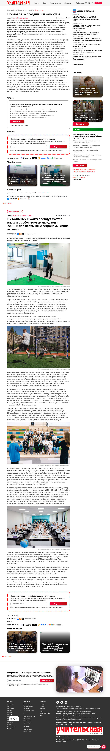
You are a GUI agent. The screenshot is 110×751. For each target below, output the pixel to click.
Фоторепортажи (45, 713)
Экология (9, 712)
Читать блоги (81, 124)
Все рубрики (10, 728)
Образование (10, 704)
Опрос (77, 129)
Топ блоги (77, 72)
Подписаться (58, 147)
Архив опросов (77, 180)
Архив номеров (55, 3)
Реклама (42, 706)
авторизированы (44, 193)
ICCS (41, 711)
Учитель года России (29, 710)
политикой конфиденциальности (28, 150)
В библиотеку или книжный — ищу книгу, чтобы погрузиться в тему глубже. (33, 115)
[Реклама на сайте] (103, 747)
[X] (23, 234)
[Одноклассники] (20, 234)
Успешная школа (28, 704)
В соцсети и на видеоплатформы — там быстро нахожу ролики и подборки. (33, 109)
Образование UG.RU (14, 177)
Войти (98, 3)
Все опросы (11, 131)
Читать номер (39, 10)
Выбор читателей (85, 11)
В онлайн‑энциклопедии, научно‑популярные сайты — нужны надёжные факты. (34, 111)
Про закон (9, 710)
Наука (8, 706)
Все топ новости (78, 65)
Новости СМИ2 (7, 203)
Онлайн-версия (27, 731)
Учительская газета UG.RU (21, 216)
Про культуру (10, 708)
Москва (15, 615)
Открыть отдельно (79, 177)
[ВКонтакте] (18, 234)
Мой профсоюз (27, 720)
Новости (37, 3)
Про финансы (10, 722)
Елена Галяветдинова (20, 18)
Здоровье (9, 724)
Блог (45, 3)
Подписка (67, 3)
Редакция (42, 704)
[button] (12, 199)
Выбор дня (10, 714)
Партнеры (42, 708)
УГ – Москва (27, 718)
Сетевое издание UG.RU (29, 716)
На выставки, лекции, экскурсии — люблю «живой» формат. (29, 113)
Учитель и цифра (11, 726)
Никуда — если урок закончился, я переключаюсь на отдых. (29, 117)
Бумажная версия (28, 729)
